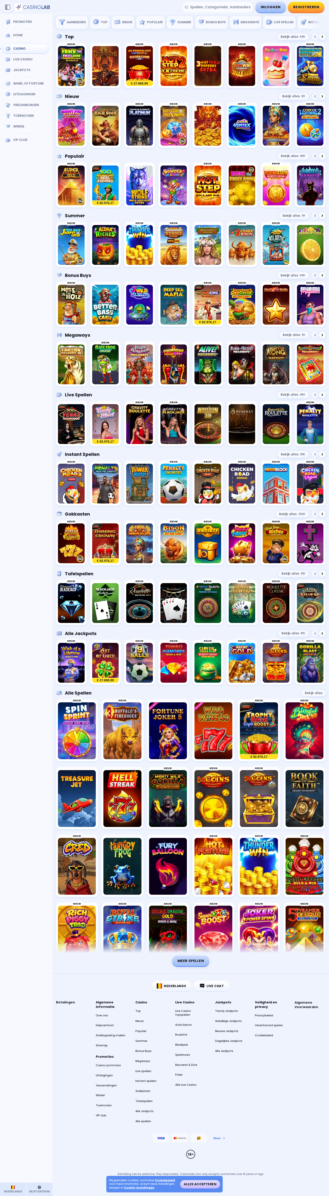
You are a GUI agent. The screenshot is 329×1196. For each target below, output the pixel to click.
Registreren (306, 7)
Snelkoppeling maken (110, 1035)
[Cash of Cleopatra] (139, 543)
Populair (74, 156)
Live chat (215, 986)
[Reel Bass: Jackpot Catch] (71, 245)
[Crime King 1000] (207, 304)
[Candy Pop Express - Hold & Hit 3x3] (71, 125)
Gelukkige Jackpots (228, 1021)
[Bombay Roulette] (242, 424)
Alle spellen (78, 693)
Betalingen (65, 1002)
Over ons (102, 1015)
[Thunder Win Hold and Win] (139, 245)
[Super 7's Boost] (213, 934)
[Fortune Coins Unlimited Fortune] (276, 185)
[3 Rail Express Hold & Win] (304, 866)
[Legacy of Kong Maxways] (276, 364)
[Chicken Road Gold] (207, 483)
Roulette (181, 1035)
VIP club (101, 1115)
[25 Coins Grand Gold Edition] (276, 662)
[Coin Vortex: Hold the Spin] (242, 125)
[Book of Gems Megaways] (310, 364)
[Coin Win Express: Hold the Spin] (242, 66)
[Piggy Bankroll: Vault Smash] (173, 125)
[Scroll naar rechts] (319, 21)
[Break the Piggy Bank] (242, 185)
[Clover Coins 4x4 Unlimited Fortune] (207, 662)
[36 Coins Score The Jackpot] (259, 799)
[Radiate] (207, 543)
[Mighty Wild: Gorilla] (168, 799)
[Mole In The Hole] (71, 304)
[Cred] (77, 866)
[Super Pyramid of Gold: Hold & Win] (71, 185)
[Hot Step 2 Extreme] (173, 66)
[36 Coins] (213, 799)
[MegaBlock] (276, 483)
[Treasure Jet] (77, 799)
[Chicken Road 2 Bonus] (71, 483)
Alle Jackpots (80, 633)
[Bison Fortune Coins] (173, 543)
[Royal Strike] (122, 934)
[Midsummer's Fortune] (207, 245)
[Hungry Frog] (122, 866)
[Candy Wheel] (105, 424)
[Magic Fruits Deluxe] (310, 245)
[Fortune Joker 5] (168, 731)
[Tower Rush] (139, 483)
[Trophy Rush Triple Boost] (259, 731)
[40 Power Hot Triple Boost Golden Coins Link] (139, 66)
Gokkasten (77, 514)
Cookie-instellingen (139, 1187)
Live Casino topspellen (183, 1013)
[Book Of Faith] (304, 799)
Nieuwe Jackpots (226, 1031)
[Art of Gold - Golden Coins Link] (105, 662)
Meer (217, 1138)
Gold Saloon (183, 1025)
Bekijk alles (293, 36)
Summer (75, 215)
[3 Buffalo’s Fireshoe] (122, 731)
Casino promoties (108, 1065)
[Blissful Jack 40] (304, 731)
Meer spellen (190, 960)
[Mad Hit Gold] (242, 662)
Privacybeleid (264, 1015)
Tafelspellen (79, 574)
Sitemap (102, 1045)
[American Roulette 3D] (207, 424)
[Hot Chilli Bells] (276, 304)
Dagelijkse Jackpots (228, 1041)
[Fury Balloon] (168, 866)
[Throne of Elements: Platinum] (139, 125)
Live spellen (78, 395)
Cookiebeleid (264, 1035)
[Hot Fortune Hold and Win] (213, 866)
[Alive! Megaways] (207, 364)
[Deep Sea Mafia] (173, 304)
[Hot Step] (207, 185)
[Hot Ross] (310, 543)
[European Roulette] (276, 424)
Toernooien (104, 1105)
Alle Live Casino (186, 1085)
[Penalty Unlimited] (173, 483)
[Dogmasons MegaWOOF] (173, 364)
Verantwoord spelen (269, 1025)
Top (69, 37)
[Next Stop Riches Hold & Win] (276, 543)
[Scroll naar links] (315, 37)
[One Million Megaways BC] (71, 364)
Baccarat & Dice (186, 1065)
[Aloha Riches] (105, 245)
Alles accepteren (200, 1184)
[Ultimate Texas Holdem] (242, 603)
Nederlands (175, 986)
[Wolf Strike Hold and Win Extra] (139, 185)
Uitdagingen (104, 1075)
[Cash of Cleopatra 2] (276, 125)
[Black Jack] (173, 603)
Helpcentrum (105, 1025)
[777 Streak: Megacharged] (71, 543)
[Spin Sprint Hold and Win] (77, 731)
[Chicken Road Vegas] (310, 483)
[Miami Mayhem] (310, 304)
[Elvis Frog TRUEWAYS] (105, 364)
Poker (179, 1075)
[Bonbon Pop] (276, 66)
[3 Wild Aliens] (139, 304)
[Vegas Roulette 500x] (71, 424)
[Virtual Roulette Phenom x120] (207, 603)
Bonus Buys (78, 275)
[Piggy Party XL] (242, 543)
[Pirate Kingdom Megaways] (139, 364)
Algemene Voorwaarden (306, 1005)
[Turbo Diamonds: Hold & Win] (173, 662)
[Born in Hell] (105, 66)
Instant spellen (82, 454)
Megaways (77, 335)
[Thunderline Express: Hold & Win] (310, 66)
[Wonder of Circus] (173, 185)
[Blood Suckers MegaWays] (242, 364)
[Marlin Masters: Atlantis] (276, 245)
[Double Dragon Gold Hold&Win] (168, 934)
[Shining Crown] (105, 543)
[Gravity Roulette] (139, 424)
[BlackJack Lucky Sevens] (105, 603)
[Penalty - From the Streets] (105, 483)
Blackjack (181, 1045)
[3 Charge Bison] (242, 245)
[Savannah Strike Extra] (173, 245)
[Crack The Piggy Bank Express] (71, 66)
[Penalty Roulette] (310, 424)
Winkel (100, 1095)
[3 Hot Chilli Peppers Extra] (207, 66)
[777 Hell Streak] (122, 799)
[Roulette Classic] (276, 603)
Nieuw (72, 96)
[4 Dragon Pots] (207, 125)
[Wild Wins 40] (213, 731)
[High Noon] (105, 125)
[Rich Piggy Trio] (77, 934)
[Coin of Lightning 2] (310, 125)
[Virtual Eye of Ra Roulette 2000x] (310, 603)
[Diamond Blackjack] (71, 603)
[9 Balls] (139, 662)
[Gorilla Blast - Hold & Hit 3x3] (310, 662)
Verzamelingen (106, 1085)
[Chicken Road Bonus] (242, 483)
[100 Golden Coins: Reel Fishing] (105, 185)
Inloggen (271, 7)
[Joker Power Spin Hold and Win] (259, 934)
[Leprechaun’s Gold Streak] (242, 304)
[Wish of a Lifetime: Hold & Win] (71, 662)
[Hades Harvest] (310, 185)
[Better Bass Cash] (105, 304)
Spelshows (182, 1055)
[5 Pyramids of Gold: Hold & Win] (304, 934)
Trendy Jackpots (226, 1011)
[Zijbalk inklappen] (8, 7)
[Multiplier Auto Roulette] (139, 603)
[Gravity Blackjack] (173, 424)
